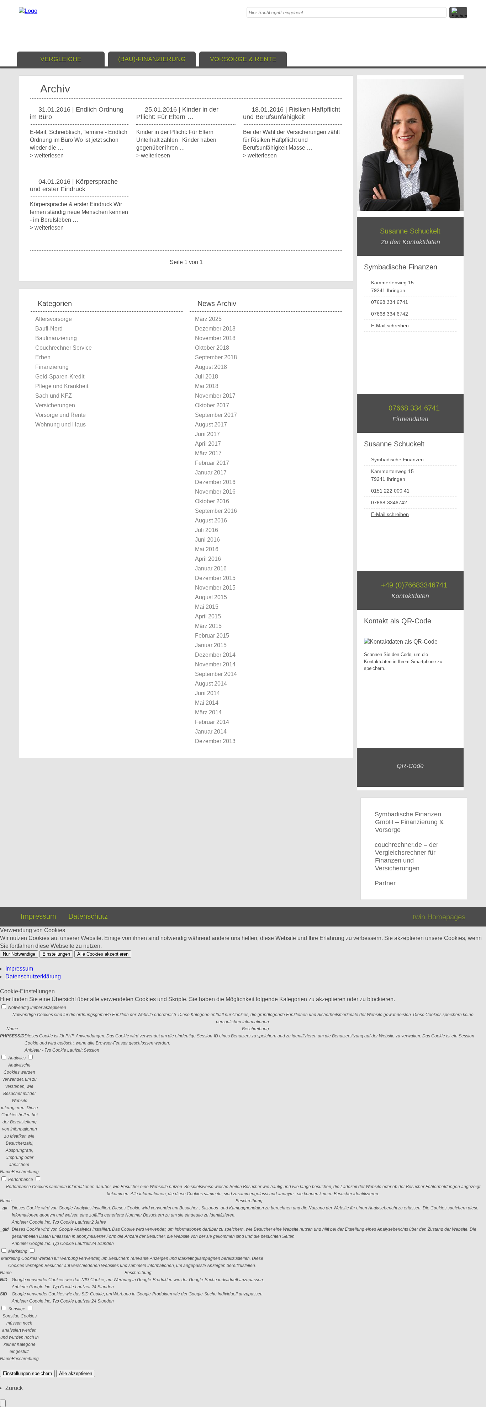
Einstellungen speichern (27, 1373)
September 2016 (216, 511)
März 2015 (208, 626)
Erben (43, 357)
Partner (385, 883)
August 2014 (211, 684)
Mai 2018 (206, 386)
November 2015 (215, 588)
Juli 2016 (206, 530)
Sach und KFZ (53, 396)
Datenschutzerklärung (33, 976)
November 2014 (215, 664)
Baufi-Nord (49, 329)
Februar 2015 (212, 636)
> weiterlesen (47, 155)
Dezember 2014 (215, 655)
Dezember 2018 (215, 329)
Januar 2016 (211, 568)
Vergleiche (60, 59)
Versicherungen (55, 405)
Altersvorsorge (53, 319)
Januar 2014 (211, 732)
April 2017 (208, 444)
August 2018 (211, 367)
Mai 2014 (206, 703)
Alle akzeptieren (75, 1373)
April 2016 (208, 559)
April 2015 (208, 616)
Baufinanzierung (56, 338)
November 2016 (215, 492)
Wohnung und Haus (60, 424)
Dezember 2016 (215, 482)
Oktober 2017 (212, 405)
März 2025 (208, 319)
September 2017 (216, 415)
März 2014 (208, 712)
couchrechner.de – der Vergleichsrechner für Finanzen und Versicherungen (406, 856)
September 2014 (216, 674)
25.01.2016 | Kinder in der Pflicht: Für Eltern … (177, 113)
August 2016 (211, 520)
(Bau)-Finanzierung (152, 59)
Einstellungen (56, 954)
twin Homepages (439, 917)
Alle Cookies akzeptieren (102, 954)
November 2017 (215, 396)
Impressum (38, 916)
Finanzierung (52, 367)
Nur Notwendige (19, 954)
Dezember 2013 (215, 741)
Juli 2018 (206, 377)
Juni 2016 (207, 540)
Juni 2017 (207, 434)
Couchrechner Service (63, 348)
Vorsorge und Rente (60, 415)
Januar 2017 (211, 472)
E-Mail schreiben (390, 325)
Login (392, 917)
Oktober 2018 (212, 348)
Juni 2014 (207, 693)
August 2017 (211, 424)
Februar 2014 (212, 722)
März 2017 (208, 453)
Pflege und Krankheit (61, 386)
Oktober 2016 (212, 501)
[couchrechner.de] (28, 11)
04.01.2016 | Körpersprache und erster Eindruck (74, 185)
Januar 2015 (211, 645)
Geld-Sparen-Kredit (59, 377)
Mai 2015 (206, 607)
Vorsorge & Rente (243, 59)
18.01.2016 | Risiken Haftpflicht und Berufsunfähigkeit (291, 113)
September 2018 (216, 357)
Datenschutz (88, 916)
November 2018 (215, 338)
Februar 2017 (212, 463)
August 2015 (211, 597)
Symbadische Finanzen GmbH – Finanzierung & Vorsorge (409, 822)
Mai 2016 (206, 549)
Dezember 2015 (215, 578)
